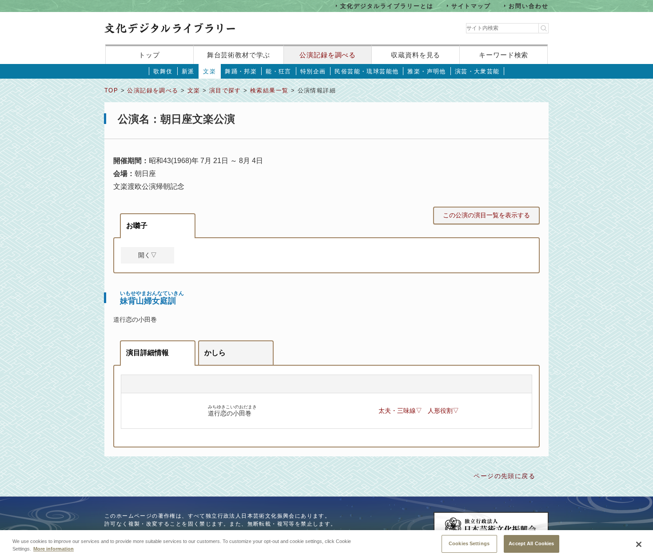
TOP (111, 90)
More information (53, 549)
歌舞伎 (162, 71)
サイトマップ (471, 5)
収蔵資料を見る (415, 55)
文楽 (209, 71)
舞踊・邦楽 (241, 71)
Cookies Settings (469, 543)
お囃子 (136, 225)
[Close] (639, 544)
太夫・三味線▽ (400, 410)
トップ (149, 55)
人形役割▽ (443, 410)
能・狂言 (278, 71)
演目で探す (225, 90)
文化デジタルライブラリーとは (386, 5)
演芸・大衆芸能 (477, 71)
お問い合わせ (529, 5)
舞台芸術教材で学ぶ (239, 55)
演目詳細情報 (147, 352)
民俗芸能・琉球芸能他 (366, 71)
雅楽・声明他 (426, 71)
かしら (215, 352)
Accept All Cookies (531, 543)
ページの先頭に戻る (504, 475)
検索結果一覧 (269, 90)
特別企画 (313, 71)
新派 (188, 71)
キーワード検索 (503, 55)
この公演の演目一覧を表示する (486, 215)
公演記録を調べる (327, 55)
